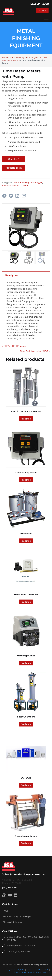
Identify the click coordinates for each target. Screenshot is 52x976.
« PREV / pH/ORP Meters (14, 345)
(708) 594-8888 (22, 951)
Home (5, 57)
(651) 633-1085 (27, 945)
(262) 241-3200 (9, 887)
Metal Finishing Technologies (24, 57)
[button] (42, 10)
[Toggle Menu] (46, 18)
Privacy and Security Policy (14, 970)
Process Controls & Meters (15, 185)
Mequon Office (14, 936)
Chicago (11, 951)
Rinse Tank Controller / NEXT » (35, 351)
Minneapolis (13, 945)
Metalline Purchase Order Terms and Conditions (31, 972)
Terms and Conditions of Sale (37, 970)
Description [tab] (11, 275)
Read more (26, 418)
